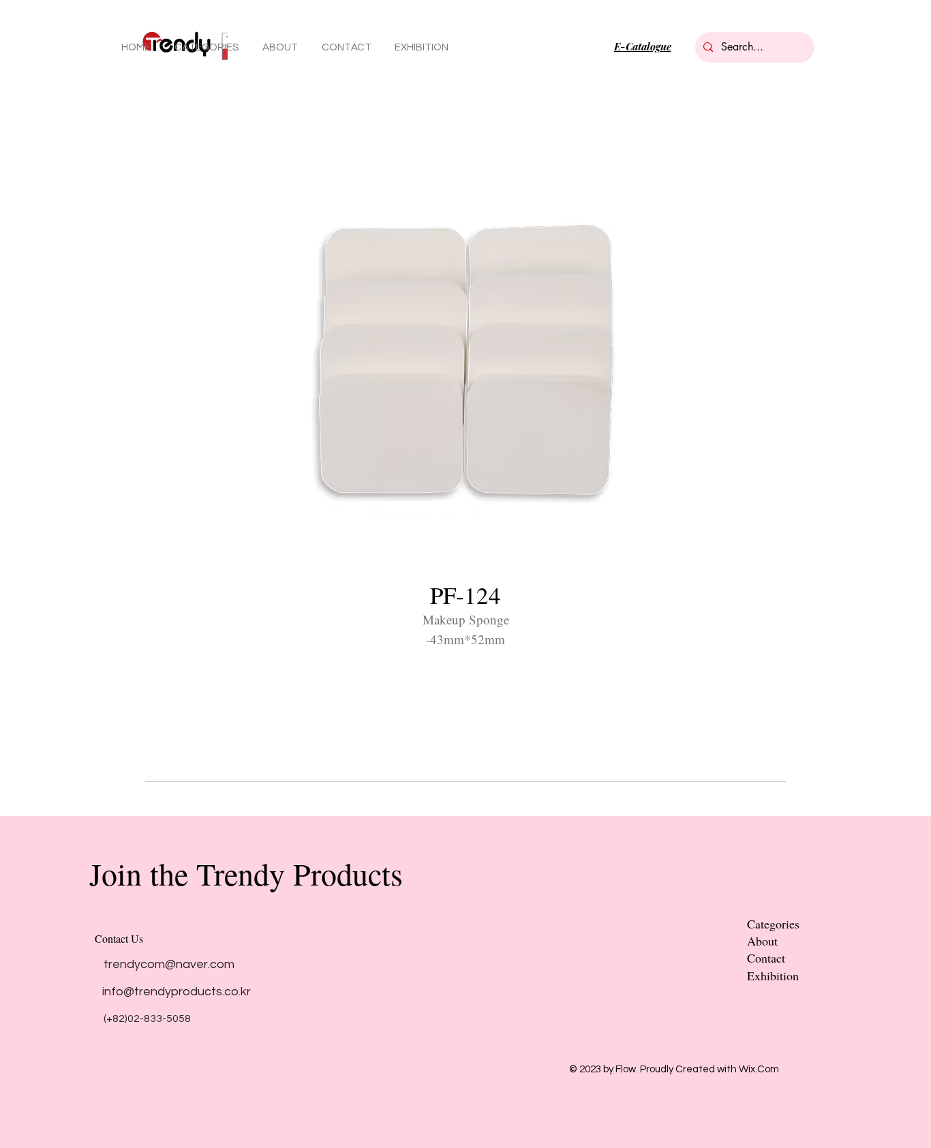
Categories (773, 924)
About (762, 941)
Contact (766, 958)
